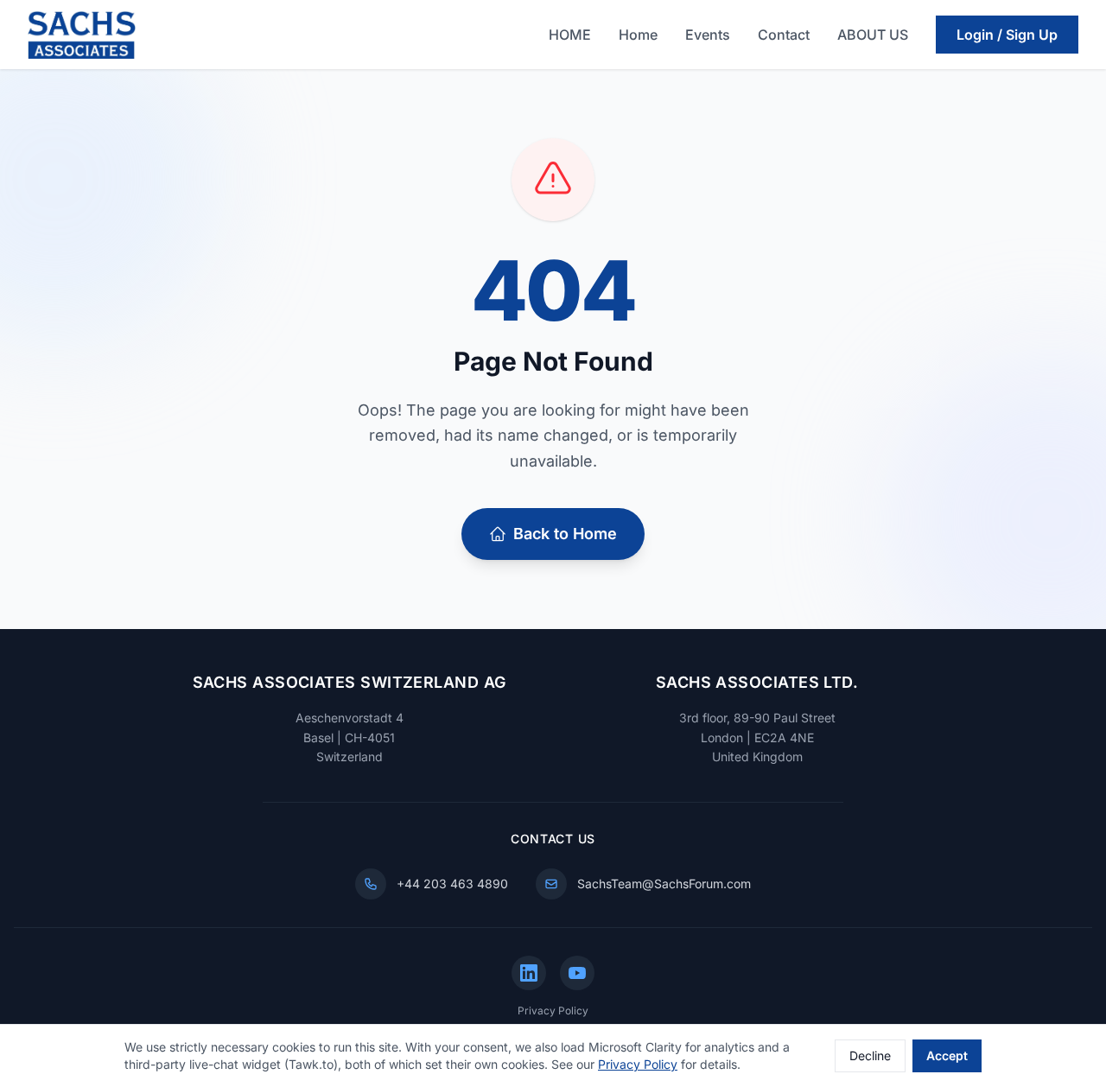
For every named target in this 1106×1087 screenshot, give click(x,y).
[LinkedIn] (529, 973)
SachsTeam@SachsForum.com (664, 883)
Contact (784, 34)
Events (707, 34)
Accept (947, 1055)
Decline (870, 1055)
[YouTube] (577, 973)
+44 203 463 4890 (452, 883)
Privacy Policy (553, 1010)
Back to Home (565, 533)
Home (638, 34)
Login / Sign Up (1007, 34)
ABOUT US (872, 34)
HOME (570, 34)
